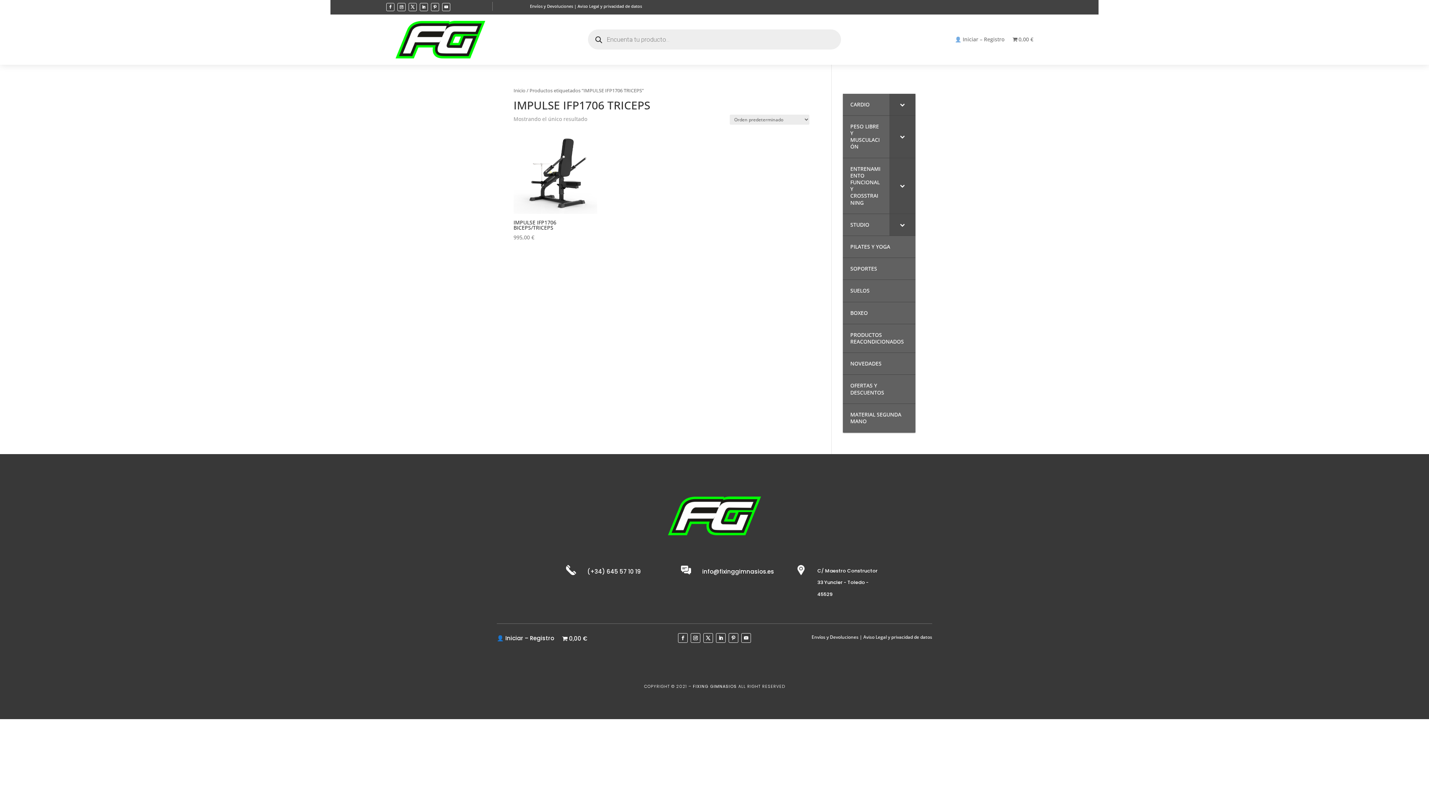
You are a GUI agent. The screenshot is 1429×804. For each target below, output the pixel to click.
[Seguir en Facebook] (390, 7)
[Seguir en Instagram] (401, 7)
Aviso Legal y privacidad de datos (610, 6)
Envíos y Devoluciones (551, 6)
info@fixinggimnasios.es (738, 571)
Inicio (519, 90)
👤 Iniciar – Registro (979, 40)
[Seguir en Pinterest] (435, 7)
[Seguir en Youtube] (446, 7)
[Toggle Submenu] (902, 104)
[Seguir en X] (413, 7)
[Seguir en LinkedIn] (424, 7)
